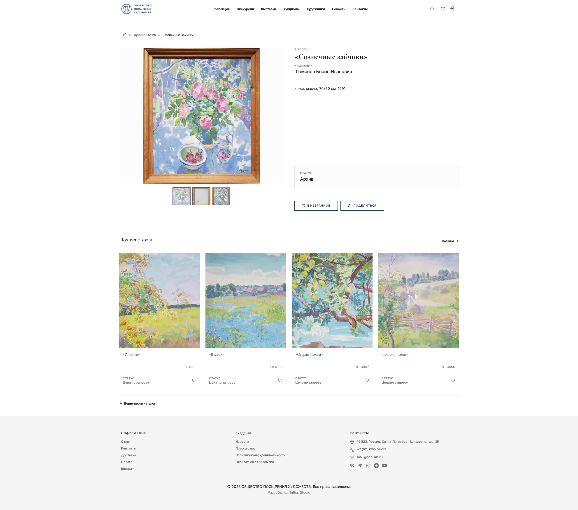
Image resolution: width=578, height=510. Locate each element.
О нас (125, 441)
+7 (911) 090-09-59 (371, 449)
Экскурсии (245, 9)
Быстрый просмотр (159, 307)
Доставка (128, 455)
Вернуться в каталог (140, 403)
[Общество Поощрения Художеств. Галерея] (352, 465)
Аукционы (291, 9)
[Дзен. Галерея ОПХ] (376, 465)
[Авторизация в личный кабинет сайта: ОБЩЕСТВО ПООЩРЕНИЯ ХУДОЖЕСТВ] (452, 9)
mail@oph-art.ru (370, 457)
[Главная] (124, 34)
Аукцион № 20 (145, 35)
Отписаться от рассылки (254, 462)
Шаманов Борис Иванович (323, 71)
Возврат (127, 468)
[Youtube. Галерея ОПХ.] (384, 465)
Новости (338, 9)
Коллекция (221, 9)
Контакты (360, 9)
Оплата (126, 462)
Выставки (268, 9)
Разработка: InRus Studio (289, 492)
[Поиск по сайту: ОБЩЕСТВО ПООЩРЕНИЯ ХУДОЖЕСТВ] (432, 9)
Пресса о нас (245, 448)
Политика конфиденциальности (260, 455)
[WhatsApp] (368, 465)
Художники (316, 9)
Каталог (448, 241)
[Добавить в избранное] (194, 380)
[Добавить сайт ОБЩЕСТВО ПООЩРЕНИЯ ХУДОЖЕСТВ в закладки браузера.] (443, 9)
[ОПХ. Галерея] (360, 465)
